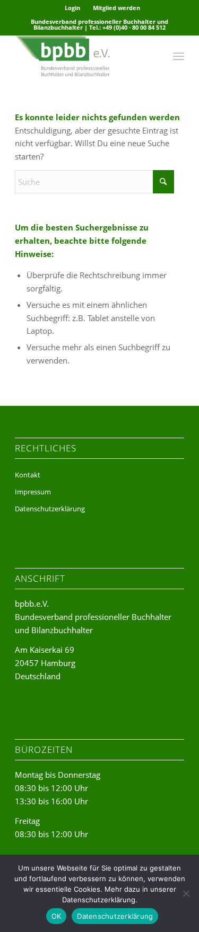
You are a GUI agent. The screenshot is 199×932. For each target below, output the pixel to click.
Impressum (33, 491)
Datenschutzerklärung (50, 508)
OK (56, 916)
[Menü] (178, 56)
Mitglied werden (116, 8)
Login (72, 8)
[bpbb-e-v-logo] (82, 56)
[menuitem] (72, 8)
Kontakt (27, 475)
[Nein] (185, 893)
